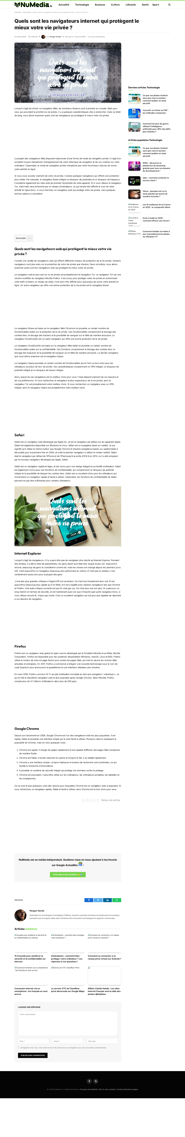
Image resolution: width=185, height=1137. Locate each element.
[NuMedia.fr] (33, 5)
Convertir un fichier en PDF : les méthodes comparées (156, 111)
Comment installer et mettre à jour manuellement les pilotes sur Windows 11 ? (156, 234)
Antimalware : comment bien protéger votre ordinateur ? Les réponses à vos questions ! (66, 959)
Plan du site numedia (107, 1089)
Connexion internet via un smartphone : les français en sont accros (30, 991)
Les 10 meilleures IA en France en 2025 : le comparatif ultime (157, 205)
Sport (155, 4)
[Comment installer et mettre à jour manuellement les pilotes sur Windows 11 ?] (134, 234)
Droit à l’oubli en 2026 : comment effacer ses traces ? (156, 219)
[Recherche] (169, 4)
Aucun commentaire (97, 37)
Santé (145, 4)
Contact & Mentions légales (127, 1089)
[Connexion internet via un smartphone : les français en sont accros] (31, 975)
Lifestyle (131, 4)
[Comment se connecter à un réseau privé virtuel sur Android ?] (104, 943)
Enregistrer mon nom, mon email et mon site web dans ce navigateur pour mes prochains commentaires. (63, 1048)
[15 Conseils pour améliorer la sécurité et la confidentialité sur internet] (31, 943)
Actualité (64, 4)
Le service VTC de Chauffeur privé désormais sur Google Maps (67, 989)
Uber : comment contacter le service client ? (156, 179)
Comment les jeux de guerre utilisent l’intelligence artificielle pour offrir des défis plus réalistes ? (156, 128)
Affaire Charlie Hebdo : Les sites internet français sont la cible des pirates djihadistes (104, 991)
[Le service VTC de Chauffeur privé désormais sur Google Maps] (67, 975)
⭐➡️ (68, 874)
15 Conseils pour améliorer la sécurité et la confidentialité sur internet (30, 959)
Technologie (82, 4)
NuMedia (17, 12)
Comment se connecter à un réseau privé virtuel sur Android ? (104, 957)
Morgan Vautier (55, 37)
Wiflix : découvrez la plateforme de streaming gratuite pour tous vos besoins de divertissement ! (156, 167)
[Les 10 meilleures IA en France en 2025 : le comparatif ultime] (134, 207)
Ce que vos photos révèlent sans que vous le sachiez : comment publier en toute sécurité (155, 99)
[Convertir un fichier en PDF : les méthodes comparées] (134, 113)
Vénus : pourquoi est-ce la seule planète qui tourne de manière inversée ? (155, 194)
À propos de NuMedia (88, 1089)
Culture (115, 4)
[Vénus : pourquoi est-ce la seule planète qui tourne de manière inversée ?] (134, 194)
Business (100, 4)
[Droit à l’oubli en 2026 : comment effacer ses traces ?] (134, 221)
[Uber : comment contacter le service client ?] (134, 181)
